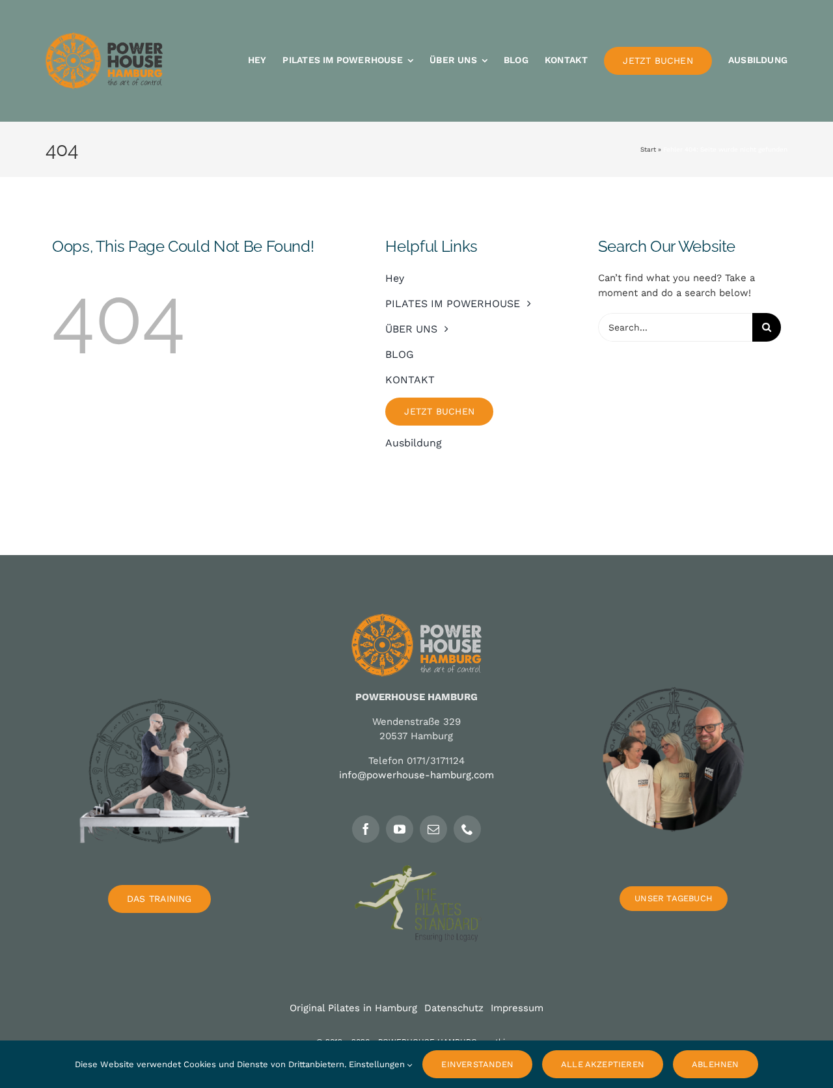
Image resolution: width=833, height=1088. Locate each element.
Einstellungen (378, 1064)
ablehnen (715, 1064)
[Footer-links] (159, 662)
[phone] (467, 829)
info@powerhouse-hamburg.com (416, 775)
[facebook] (365, 829)
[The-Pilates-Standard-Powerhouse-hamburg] (416, 870)
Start (648, 149)
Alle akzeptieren (602, 1064)
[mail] (433, 829)
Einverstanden (477, 1064)
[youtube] (399, 829)
